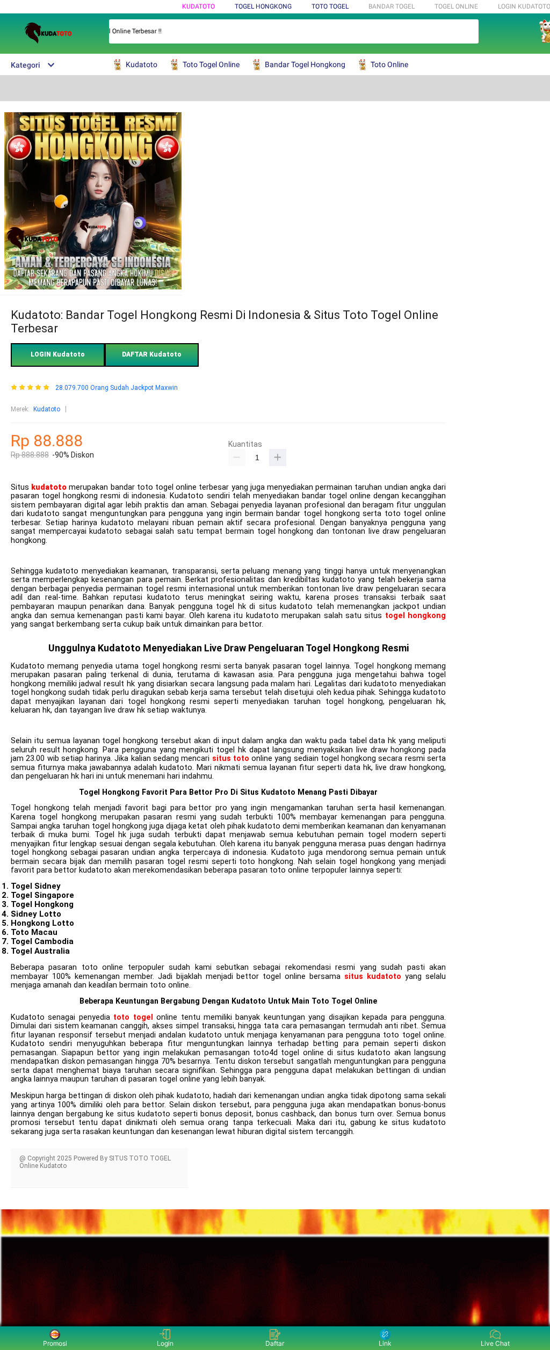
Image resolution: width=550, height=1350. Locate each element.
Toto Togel (330, 6)
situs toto (230, 758)
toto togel (133, 1017)
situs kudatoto (372, 976)
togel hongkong (415, 615)
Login (165, 1343)
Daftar (274, 1343)
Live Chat (495, 1343)
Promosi (55, 1343)
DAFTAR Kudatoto (152, 354)
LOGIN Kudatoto (58, 354)
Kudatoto (198, 6)
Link (385, 1343)
